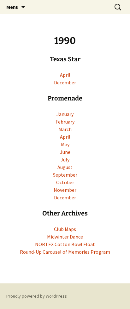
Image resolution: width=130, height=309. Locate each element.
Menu (12, 7)
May (65, 144)
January (65, 114)
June (65, 152)
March (65, 129)
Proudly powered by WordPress (36, 296)
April (65, 75)
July (65, 159)
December (65, 82)
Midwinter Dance (65, 236)
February (65, 121)
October (65, 182)
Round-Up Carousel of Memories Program (65, 252)
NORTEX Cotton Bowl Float (65, 244)
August (65, 167)
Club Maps (65, 229)
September (65, 175)
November (65, 190)
